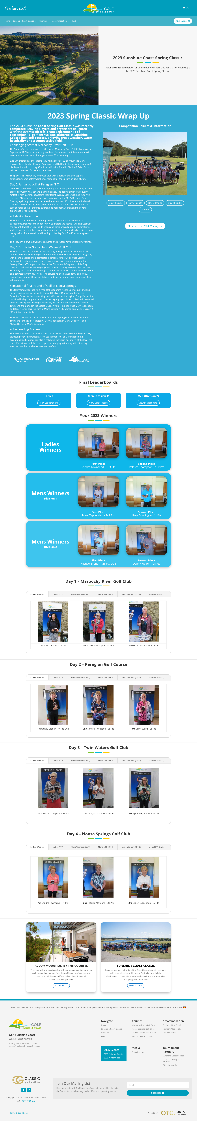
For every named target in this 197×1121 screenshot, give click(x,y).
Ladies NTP (58, 594)
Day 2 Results (135, 202)
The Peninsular (169, 1032)
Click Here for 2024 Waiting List (145, 226)
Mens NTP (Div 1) (105, 594)
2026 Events (181, 20)
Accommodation (59, 21)
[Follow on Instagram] (29, 1090)
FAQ (74, 21)
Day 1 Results (115, 202)
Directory (105, 1032)
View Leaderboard (49, 402)
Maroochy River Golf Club (143, 1025)
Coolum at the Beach (172, 1025)
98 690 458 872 (28, 1101)
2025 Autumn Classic (113, 1054)
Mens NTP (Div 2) (156, 594)
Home (7, 21)
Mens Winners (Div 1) (80, 594)
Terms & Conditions (19, 1113)
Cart (188, 8)
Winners (145, 209)
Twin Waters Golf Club (142, 1036)
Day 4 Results (175, 202)
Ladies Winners (37, 594)
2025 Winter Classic (112, 1057)
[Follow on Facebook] (23, 1090)
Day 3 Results (155, 202)
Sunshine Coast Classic (23, 21)
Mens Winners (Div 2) (131, 594)
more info (61, 985)
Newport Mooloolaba (172, 1029)
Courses (43, 21)
